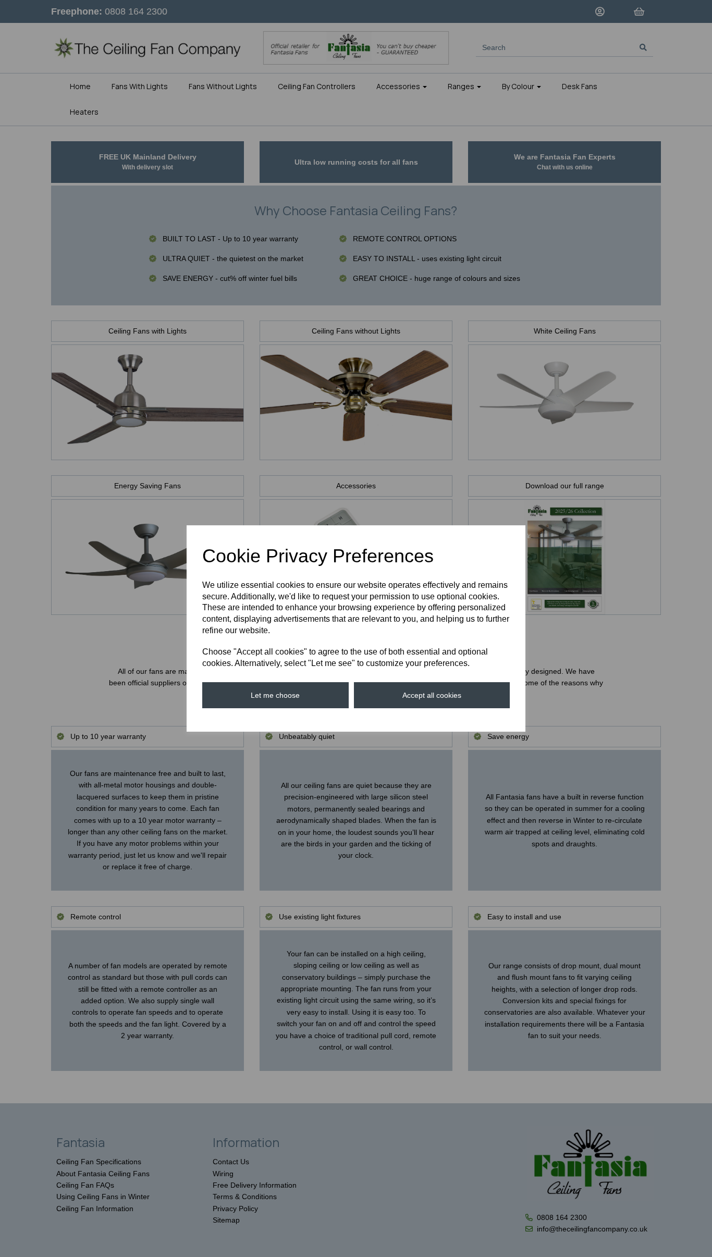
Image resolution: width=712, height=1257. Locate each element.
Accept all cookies (431, 695)
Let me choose (275, 695)
